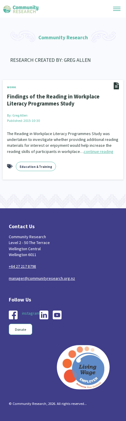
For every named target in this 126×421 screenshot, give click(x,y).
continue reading (98, 151)
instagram (31, 313)
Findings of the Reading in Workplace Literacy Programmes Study (53, 100)
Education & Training (36, 167)
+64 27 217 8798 (22, 266)
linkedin (44, 315)
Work (11, 87)
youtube (57, 315)
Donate (20, 329)
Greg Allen (20, 115)
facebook (13, 315)
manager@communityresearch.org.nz (42, 278)
